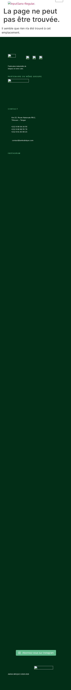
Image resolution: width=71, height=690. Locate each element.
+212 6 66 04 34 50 (19, 127)
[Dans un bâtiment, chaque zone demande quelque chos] (49, 356)
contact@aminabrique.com (22, 140)
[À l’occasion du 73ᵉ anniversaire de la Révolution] (21, 363)
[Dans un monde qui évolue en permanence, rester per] (49, 536)
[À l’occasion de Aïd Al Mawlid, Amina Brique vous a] (49, 215)
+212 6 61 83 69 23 (19, 132)
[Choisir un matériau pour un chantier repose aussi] (21, 499)
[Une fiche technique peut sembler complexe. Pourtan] (21, 231)
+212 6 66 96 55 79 (19, 129)
